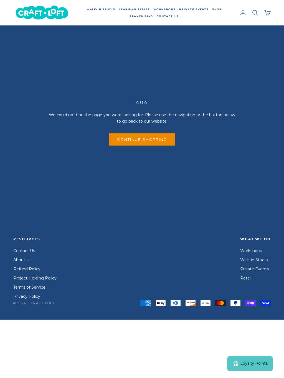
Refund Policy (26, 268)
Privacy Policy (26, 296)
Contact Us (168, 16)
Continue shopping (142, 139)
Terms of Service (29, 287)
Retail (245, 278)
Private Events (194, 9)
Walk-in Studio (101, 9)
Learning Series (134, 9)
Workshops (164, 9)
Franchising (141, 16)
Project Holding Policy (35, 278)
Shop (217, 9)
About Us (22, 259)
